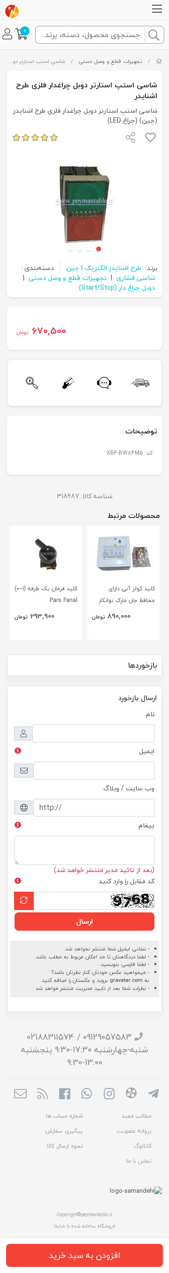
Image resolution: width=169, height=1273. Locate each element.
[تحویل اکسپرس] (139, 383)
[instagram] (109, 1095)
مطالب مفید (137, 1116)
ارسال (84, 921)
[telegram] (153, 1095)
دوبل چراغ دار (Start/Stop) (117, 287)
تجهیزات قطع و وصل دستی (110, 61)
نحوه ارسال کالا (65, 1146)
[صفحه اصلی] (159, 61)
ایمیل (146, 751)
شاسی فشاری (135, 278)
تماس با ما (139, 1161)
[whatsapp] (86, 1095)
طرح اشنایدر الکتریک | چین (103, 268)
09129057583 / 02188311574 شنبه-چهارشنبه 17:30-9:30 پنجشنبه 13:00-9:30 (84, 1050)
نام (150, 714)
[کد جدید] (24, 901)
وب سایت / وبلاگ (128, 788)
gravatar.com (126, 980)
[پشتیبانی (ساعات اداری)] (102, 383)
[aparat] (131, 1095)
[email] (20, 1095)
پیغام (146, 825)
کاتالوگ (143, 1146)
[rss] (42, 1095)
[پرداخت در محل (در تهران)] (66, 383)
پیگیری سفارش (64, 1131)
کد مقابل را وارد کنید (126, 881)
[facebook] (64, 1095)
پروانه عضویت (134, 1131)
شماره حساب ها (64, 1116)
